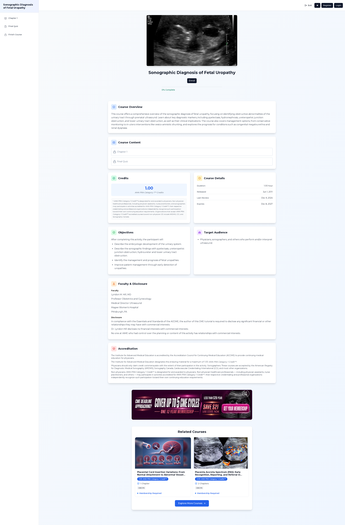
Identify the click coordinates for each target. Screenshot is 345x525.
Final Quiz (122, 161)
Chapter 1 (122, 152)
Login (338, 5)
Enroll (192, 80)
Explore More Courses (190, 503)
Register (327, 5)
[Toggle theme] (317, 5)
